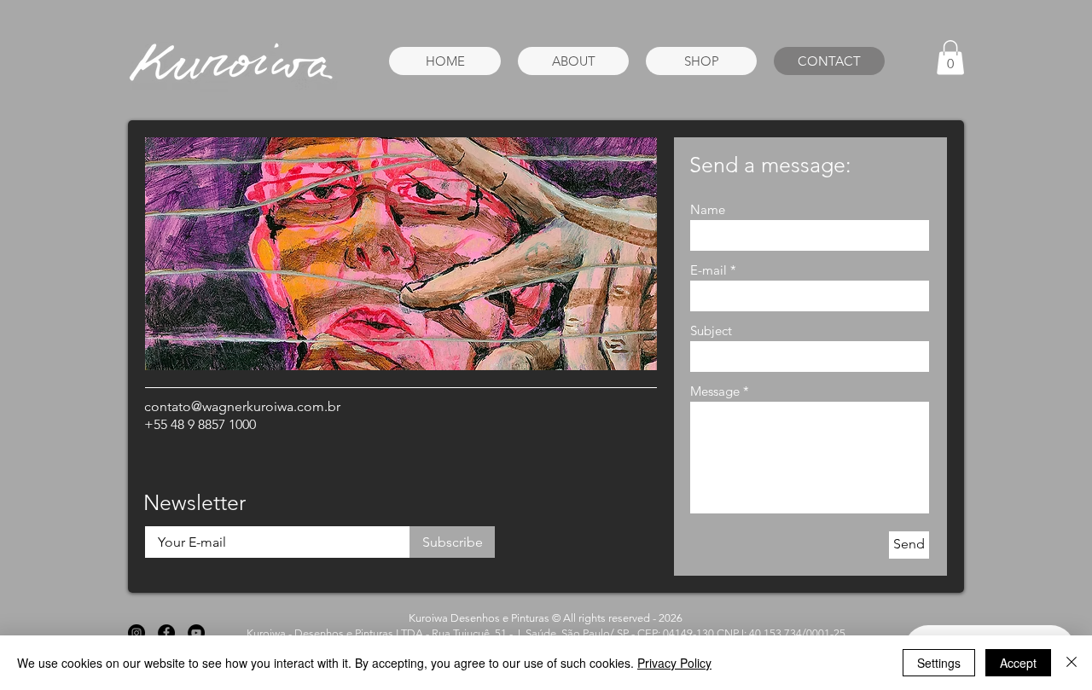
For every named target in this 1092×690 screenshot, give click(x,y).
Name (707, 209)
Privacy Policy (674, 662)
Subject (711, 330)
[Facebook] (166, 632)
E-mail (708, 270)
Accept (1018, 662)
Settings (939, 662)
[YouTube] (196, 632)
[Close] (1071, 662)
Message (715, 391)
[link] (950, 57)
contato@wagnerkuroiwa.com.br (242, 406)
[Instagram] (136, 632)
